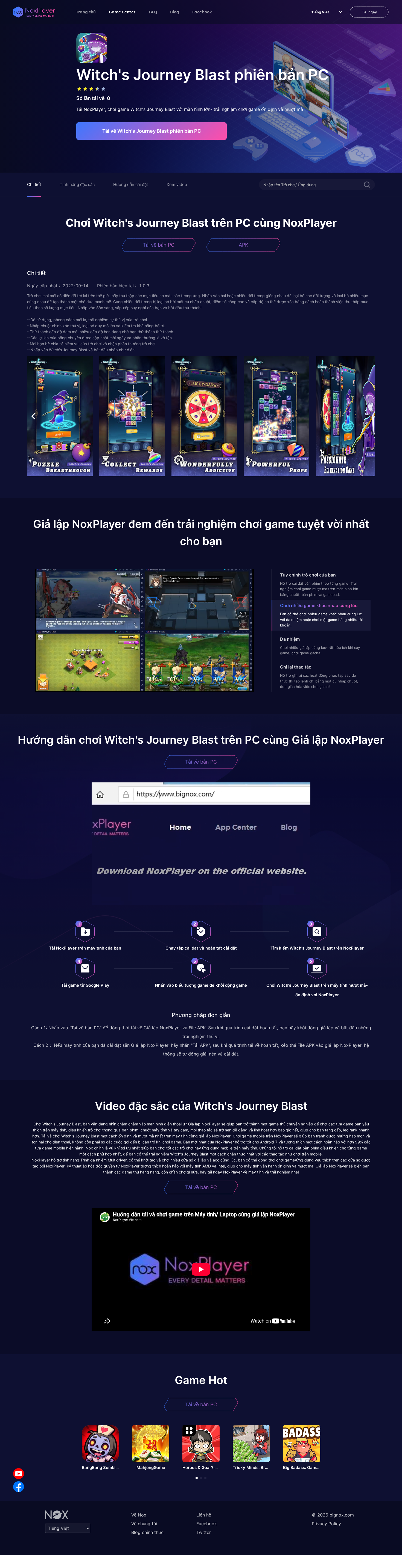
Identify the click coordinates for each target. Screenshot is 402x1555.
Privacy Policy (326, 1523)
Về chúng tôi (144, 1523)
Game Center (122, 11)
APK (243, 245)
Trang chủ (86, 11)
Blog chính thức (147, 1532)
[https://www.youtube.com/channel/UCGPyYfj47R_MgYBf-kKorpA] (18, 1473)
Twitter (203, 1532)
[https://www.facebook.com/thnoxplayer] (18, 1486)
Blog (174, 11)
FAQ (153, 11)
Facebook (202, 11)
